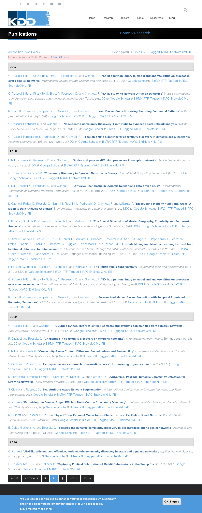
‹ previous (31, 478)
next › (73, 478)
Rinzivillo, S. (40, 75)
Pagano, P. (143, 239)
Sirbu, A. (55, 75)
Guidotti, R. (29, 221)
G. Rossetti (15, 75)
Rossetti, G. (30, 111)
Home (91, 17)
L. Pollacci (14, 221)
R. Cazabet (15, 338)
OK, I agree (171, 501)
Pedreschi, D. (69, 75)
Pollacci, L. (48, 464)
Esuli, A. (56, 239)
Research (107, 17)
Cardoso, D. (98, 376)
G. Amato (14, 239)
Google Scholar (139, 80)
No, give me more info (36, 508)
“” (132, 93)
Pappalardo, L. (47, 111)
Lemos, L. (45, 376)
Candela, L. (29, 239)
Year (35, 52)
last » (87, 478)
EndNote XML (179, 52)
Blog (172, 17)
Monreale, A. (115, 239)
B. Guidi (13, 427)
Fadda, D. (29, 203)
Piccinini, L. (72, 203)
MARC (165, 52)
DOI (104, 98)
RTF (146, 52)
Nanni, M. (57, 203)
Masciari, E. (28, 254)
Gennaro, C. (82, 239)
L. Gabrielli (15, 203)
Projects (124, 17)
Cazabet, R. (35, 173)
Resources (156, 17)
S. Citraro (14, 364)
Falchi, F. (68, 239)
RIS (191, 52)
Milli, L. (27, 75)
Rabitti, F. (26, 244)
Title (20, 52)
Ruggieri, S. (73, 244)
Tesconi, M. (111, 244)
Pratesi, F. (14, 244)
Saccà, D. (47, 254)
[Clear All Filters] (60, 57)
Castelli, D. (43, 239)
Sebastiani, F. (89, 244)
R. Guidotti (15, 111)
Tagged (155, 52)
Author (12, 52)
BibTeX (138, 52)
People (140, 17)
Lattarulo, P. (126, 203)
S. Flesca (182, 249)
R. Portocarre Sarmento (23, 376)
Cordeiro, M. (61, 376)
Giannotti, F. (92, 75)
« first (14, 478)
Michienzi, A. (27, 427)
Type (27, 52)
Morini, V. (29, 464)
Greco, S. (14, 254)
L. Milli (12, 160)
